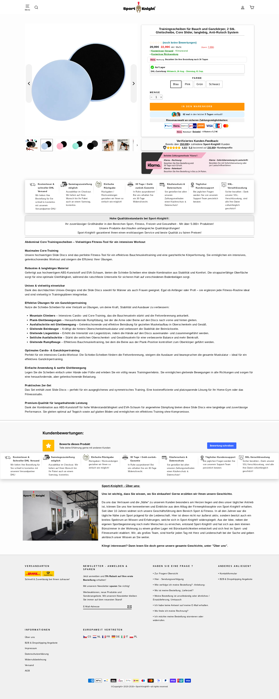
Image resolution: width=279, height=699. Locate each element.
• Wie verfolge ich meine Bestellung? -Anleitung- (179, 584)
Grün (199, 84)
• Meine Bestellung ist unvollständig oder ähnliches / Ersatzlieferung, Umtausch (181, 598)
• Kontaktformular (227, 573)
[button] (173, 43)
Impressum (31, 648)
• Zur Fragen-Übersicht (165, 573)
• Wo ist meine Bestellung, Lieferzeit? (173, 590)
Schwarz (214, 84)
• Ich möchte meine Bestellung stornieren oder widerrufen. (178, 618)
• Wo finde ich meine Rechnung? (170, 611)
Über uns (30, 637)
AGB (27, 670)
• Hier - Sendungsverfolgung (168, 579)
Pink (188, 84)
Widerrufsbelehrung (35, 659)
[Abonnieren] (129, 606)
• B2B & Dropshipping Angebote (235, 579)
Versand (29, 665)
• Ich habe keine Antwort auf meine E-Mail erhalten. (181, 605)
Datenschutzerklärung (37, 654)
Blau (176, 84)
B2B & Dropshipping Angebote (41, 642)
